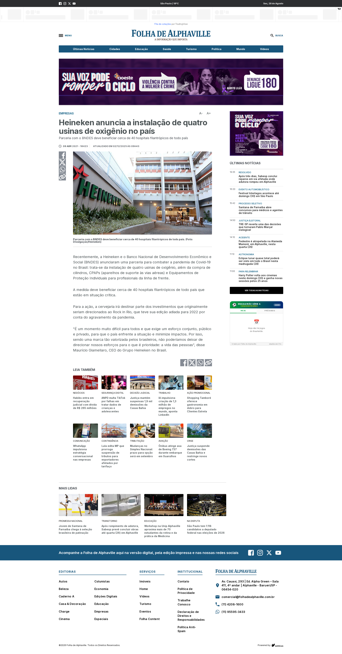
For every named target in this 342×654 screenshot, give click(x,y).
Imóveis (144, 581)
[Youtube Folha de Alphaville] (74, 3)
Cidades (114, 49)
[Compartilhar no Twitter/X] (62, 162)
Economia (101, 589)
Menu (68, 35)
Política (216, 49)
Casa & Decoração (72, 604)
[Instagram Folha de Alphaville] (64, 3)
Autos (63, 581)
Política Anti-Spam (187, 629)
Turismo (191, 49)
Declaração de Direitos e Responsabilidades (191, 615)
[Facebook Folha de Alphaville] (60, 3)
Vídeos (264, 49)
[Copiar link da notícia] (62, 176)
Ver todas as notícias (256, 290)
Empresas (101, 611)
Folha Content (149, 619)
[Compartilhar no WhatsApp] (62, 169)
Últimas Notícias (83, 49)
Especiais (101, 619)
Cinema (64, 619)
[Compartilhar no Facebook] (62, 155)
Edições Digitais (105, 596)
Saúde (167, 49)
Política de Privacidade (186, 591)
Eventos (145, 611)
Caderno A (66, 596)
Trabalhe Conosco (184, 602)
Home (143, 589)
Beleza (64, 589)
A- (201, 113)
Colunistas (102, 581)
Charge (64, 611)
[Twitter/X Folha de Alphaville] (69, 3)
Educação (141, 49)
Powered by (264, 645)
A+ (209, 113)
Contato (183, 581)
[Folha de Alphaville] (171, 35)
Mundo (240, 49)
